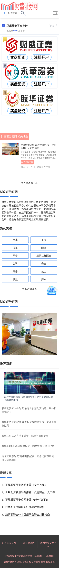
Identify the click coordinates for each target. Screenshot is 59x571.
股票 (15, 247)
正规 (43, 239)
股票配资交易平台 (48, 544)
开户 (43, 279)
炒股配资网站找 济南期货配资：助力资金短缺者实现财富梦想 (28, 398)
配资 (43, 247)
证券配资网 (28, 542)
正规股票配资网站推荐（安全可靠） (26, 485)
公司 (15, 263)
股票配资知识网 (37, 561)
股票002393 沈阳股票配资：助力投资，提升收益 (28, 446)
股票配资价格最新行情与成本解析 (25, 507)
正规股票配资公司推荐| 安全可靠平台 (27, 499)
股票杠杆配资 (43, 255)
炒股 (15, 279)
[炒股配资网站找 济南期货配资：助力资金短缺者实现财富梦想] (29, 382)
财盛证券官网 (9, 542)
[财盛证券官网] (19, 5)
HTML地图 (48, 555)
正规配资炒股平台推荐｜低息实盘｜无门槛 (30, 492)
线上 (43, 271)
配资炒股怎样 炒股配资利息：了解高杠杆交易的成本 (38, 146)
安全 (43, 263)
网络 (15, 271)
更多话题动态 (29, 289)
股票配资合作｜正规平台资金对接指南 (27, 514)
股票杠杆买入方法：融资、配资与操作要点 (25, 435)
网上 (15, 239)
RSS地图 (37, 555)
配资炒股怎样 (27, 161)
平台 (15, 255)
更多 (52, 25)
